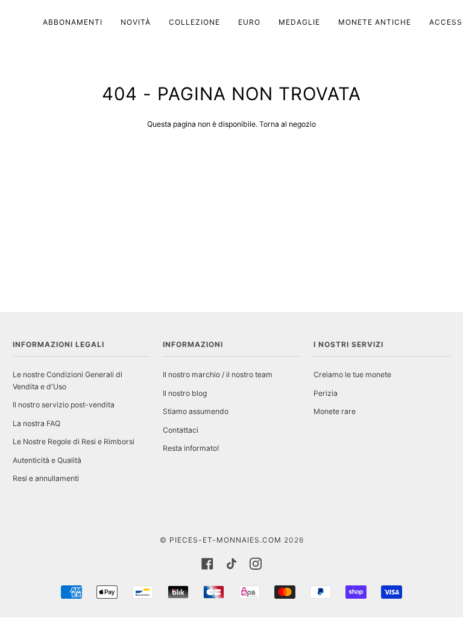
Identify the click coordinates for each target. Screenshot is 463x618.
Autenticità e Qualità (47, 460)
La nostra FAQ (36, 423)
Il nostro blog (185, 393)
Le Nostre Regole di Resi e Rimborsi (73, 441)
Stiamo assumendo (195, 411)
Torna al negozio (287, 124)
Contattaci (180, 430)
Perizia (325, 393)
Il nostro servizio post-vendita (64, 404)
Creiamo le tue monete (352, 374)
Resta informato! (191, 448)
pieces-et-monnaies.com (225, 539)
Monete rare (334, 411)
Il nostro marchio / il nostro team (217, 374)
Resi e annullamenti (46, 478)
